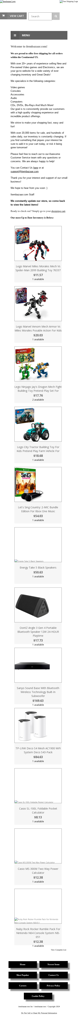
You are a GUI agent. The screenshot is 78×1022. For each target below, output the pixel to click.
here (35, 167)
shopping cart (58, 211)
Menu (25, 35)
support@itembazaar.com (25, 171)
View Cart (17, 16)
